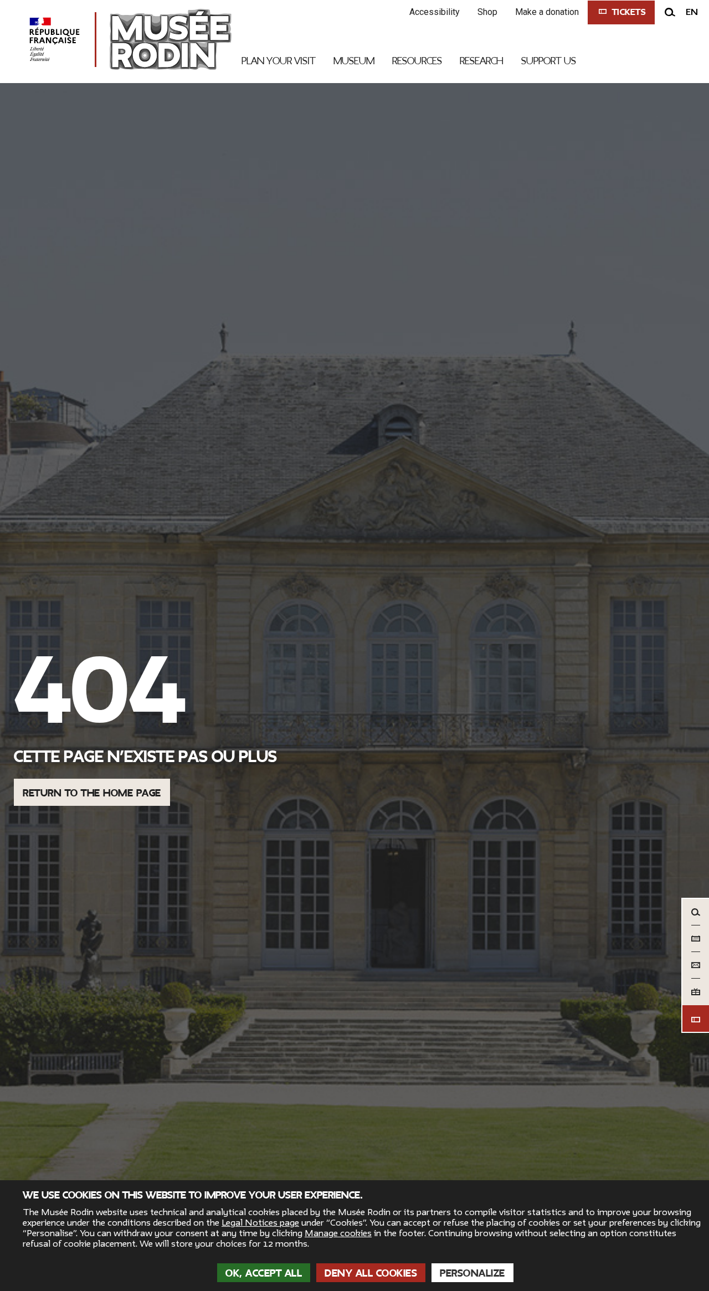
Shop (487, 12)
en (692, 12)
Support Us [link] (548, 60)
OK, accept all (263, 1273)
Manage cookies (338, 1233)
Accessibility (434, 12)
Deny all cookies (371, 1273)
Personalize (472, 1273)
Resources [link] (417, 60)
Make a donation (547, 12)
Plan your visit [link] (279, 60)
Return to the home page (92, 793)
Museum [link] (353, 60)
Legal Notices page (260, 1222)
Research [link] (482, 60)
